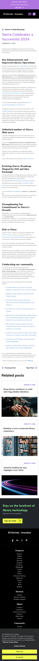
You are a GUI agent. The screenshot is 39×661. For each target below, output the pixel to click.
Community (19, 623)
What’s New (19, 616)
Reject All (19, 651)
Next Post (30, 368)
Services (19, 591)
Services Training (19, 597)
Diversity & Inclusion (19, 612)
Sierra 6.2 (17, 66)
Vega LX (19, 554)
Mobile (19, 556)
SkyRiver (19, 587)
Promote (19, 565)
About (19, 604)
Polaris (19, 574)
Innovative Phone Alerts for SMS (13, 93)
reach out (26, 158)
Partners (19, 614)
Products (20, 550)
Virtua (19, 584)
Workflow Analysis (20, 599)
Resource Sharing (19, 576)
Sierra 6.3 (26, 66)
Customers (19, 610)
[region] (19, 645)
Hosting (19, 595)
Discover (19, 560)
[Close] (36, 631)
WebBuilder (19, 567)
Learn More (18, 7)
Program (19, 563)
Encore (19, 580)
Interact (19, 558)
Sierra (19, 571)
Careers (19, 618)
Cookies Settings (19, 646)
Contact (19, 607)
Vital (19, 582)
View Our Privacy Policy (10, 642)
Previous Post (10, 368)
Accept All (19, 657)
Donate (19, 569)
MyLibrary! (19, 578)
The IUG (19, 626)
